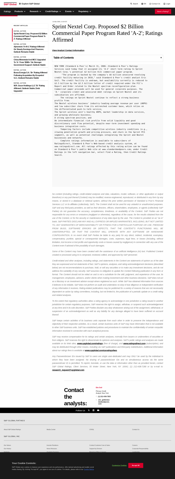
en (145, 4)
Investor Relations (52, 445)
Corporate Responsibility (140, 448)
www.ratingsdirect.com (134, 343)
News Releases (52, 448)
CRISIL (91, 429)
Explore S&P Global (31, 4)
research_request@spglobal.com (68, 370)
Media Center (51, 429)
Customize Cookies (119, 465)
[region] (87, 465)
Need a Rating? (163, 11)
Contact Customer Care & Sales (99, 445)
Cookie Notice (89, 469)
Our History (7, 448)
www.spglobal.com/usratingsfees (101, 350)
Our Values (7, 445)
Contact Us (156, 4)
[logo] (10, 3)
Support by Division (95, 448)
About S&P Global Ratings (12, 429)
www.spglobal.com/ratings (90, 343)
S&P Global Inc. (12, 436)
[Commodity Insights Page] (89, 410)
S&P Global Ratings (14, 421)
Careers (135, 445)
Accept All (136, 465)
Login (168, 4)
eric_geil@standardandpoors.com (104, 402)
